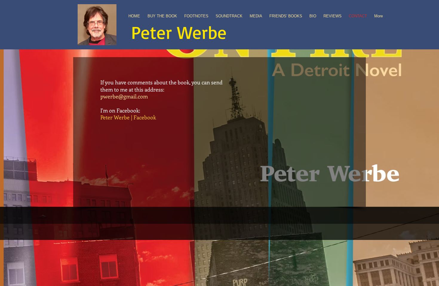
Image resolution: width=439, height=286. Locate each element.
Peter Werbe (179, 32)
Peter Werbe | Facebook (128, 117)
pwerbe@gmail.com (124, 96)
